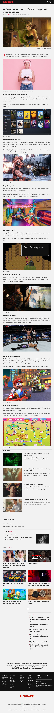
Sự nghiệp (30, 683)
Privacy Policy (24, 709)
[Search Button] (50, 2)
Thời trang (4, 675)
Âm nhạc (21, 678)
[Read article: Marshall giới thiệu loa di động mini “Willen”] (39, 594)
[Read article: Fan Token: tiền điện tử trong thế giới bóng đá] (14, 576)
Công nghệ (11, 6)
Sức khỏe (4, 681)
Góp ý (44, 709)
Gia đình (29, 675)
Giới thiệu (15, 709)
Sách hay (21, 675)
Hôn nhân (30, 678)
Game (15, 526)
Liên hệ (19, 709)
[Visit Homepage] (8, 2)
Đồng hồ (12, 680)
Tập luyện (4, 683)
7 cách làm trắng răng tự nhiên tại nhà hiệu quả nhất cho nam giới (39, 647)
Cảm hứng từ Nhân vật (41, 683)
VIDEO (46, 675)
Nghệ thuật (22, 677)
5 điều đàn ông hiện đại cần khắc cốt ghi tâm (36, 499)
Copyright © (39, 709)
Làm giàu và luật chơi (10, 535)
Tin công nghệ (21, 526)
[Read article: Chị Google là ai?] (39, 556)
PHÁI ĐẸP (39, 675)
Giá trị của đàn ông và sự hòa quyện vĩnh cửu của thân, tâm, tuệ (39, 636)
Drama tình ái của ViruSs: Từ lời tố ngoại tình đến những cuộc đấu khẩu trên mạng (14, 565)
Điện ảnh (21, 680)
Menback (22, 703)
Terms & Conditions (32, 709)
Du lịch (11, 684)
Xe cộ (11, 678)
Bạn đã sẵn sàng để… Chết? (38, 642)
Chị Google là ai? (33, 563)
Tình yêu (29, 677)
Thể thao (12, 683)
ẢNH (46, 677)
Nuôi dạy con (30, 680)
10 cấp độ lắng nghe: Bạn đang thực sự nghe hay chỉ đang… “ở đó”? (39, 619)
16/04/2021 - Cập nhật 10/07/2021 (19, 14)
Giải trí (21, 681)
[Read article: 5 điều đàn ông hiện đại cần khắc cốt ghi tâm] (12, 505)
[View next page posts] (28, 609)
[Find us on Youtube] (28, 700)
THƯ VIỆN (39, 677)
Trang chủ (5, 6)
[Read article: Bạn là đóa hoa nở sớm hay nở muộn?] (12, 490)
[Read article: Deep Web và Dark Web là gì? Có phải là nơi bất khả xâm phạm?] (12, 459)
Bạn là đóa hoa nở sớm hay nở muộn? (34, 484)
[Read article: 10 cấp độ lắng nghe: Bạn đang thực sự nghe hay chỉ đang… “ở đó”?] (12, 474)
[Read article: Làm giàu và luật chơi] (42, 539)
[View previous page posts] (26, 609)
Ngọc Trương (8, 14)
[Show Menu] (47, 2)
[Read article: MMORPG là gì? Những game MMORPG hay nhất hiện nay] (14, 594)
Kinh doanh (30, 684)
